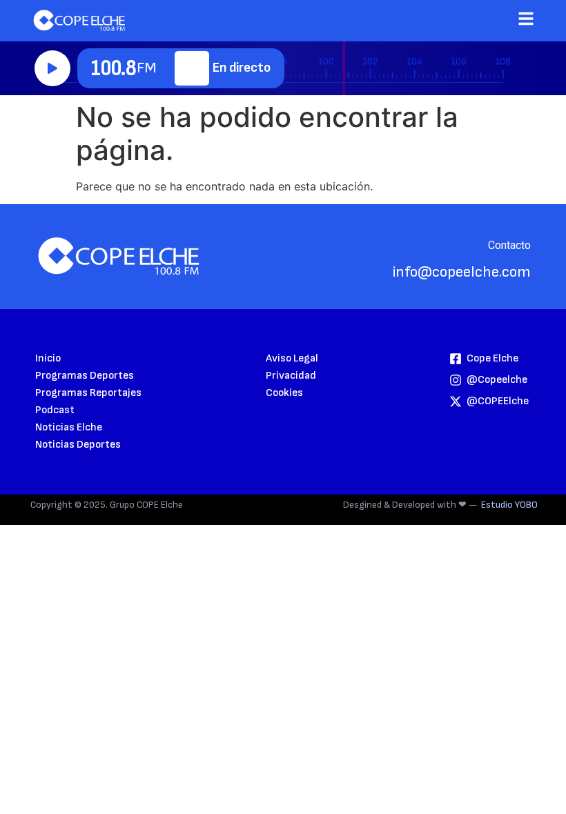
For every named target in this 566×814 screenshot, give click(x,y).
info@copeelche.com (462, 272)
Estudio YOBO (509, 504)
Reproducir (52, 68)
